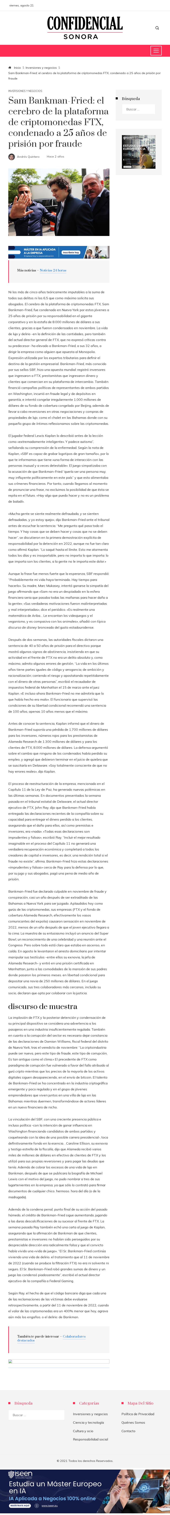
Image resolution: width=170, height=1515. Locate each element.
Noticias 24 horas (53, 270)
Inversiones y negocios (25, 91)
